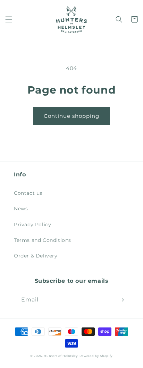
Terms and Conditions (42, 240)
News (21, 208)
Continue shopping (71, 116)
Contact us (28, 193)
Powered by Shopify (96, 356)
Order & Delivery (36, 256)
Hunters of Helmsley (61, 356)
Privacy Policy (32, 224)
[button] (8, 19)
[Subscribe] (121, 300)
